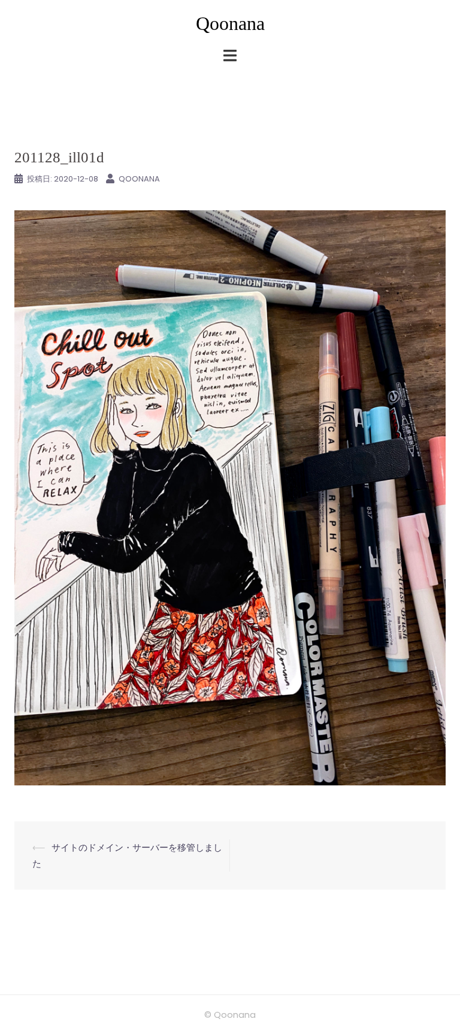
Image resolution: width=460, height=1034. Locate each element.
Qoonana (230, 23)
